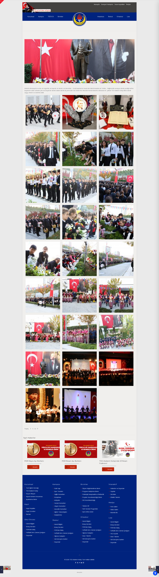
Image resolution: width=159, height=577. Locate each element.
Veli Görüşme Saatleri (117, 539)
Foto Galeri (113, 507)
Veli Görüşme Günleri (60, 539)
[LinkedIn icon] (81, 562)
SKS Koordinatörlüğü (88, 500)
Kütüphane (57, 497)
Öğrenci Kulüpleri (59, 536)
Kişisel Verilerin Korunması (34, 496)
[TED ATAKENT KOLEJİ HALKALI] (79, 19)
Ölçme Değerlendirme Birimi (91, 488)
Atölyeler (57, 500)
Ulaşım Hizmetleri (59, 506)
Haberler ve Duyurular (117, 488)
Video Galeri (114, 509)
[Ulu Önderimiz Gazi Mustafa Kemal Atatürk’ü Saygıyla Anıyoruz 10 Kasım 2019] (153, 569)
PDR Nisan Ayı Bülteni (71, 461)
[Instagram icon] (83, 562)
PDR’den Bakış (58, 530)
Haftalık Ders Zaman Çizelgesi (35, 532)
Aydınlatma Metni (31, 499)
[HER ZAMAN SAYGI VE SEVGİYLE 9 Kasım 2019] (5, 569)
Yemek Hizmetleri (60, 503)
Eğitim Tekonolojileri (60, 512)
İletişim (128, 4)
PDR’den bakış (30, 529)
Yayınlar (112, 491)
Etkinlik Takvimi (115, 497)
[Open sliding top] (2, 2)
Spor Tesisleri (58, 491)
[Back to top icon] (79, 555)
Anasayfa (97, 4)
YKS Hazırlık (114, 534)
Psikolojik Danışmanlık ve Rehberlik (93, 494)
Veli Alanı (113, 494)
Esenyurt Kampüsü (107, 4)
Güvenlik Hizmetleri (60, 509)
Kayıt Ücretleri (30, 511)
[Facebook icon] (75, 562)
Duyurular (29, 535)
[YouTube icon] (79, 562)
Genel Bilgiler (30, 524)
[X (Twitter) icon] (77, 562)
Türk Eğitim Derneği (32, 488)
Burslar (28, 514)
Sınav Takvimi (86, 536)
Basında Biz (114, 512)
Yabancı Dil (85, 506)
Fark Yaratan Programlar (90, 509)
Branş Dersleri (30, 526)
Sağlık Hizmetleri (59, 494)
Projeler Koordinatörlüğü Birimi (92, 497)
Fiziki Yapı (57, 488)
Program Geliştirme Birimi (90, 491)
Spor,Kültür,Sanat (87, 512)
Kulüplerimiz (58, 515)
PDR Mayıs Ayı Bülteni (34, 461)
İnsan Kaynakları (120, 4)
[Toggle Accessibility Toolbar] (155, 573)
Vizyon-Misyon (30, 494)
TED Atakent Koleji (32, 491)
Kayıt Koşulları (30, 508)
